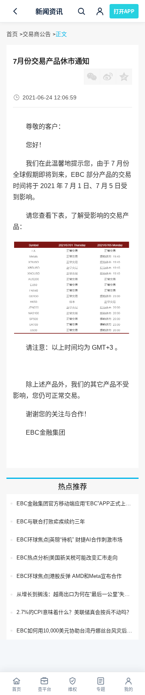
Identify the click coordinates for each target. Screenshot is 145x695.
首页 (12, 34)
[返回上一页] (15, 11)
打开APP (124, 11)
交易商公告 (37, 34)
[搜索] (81, 11)
